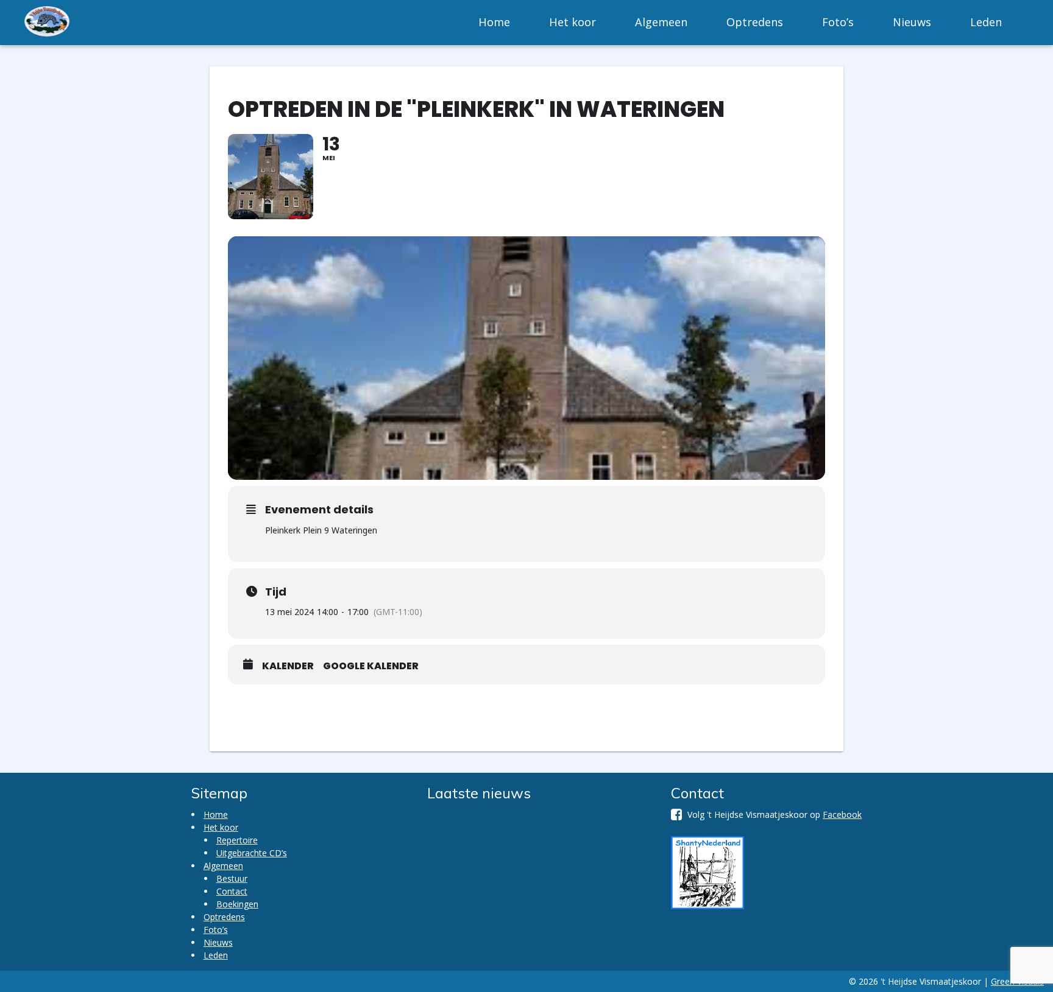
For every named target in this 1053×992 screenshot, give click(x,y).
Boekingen (237, 904)
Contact (231, 891)
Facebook (842, 814)
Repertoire (237, 840)
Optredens (754, 22)
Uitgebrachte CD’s (251, 853)
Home (494, 22)
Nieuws (912, 22)
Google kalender (371, 666)
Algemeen (661, 22)
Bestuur (231, 878)
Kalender (288, 666)
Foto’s (838, 22)
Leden (986, 22)
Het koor (572, 22)
